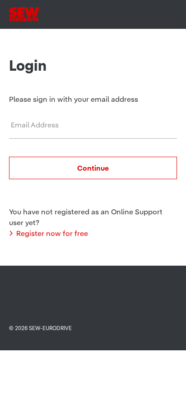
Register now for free (52, 233)
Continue (93, 168)
